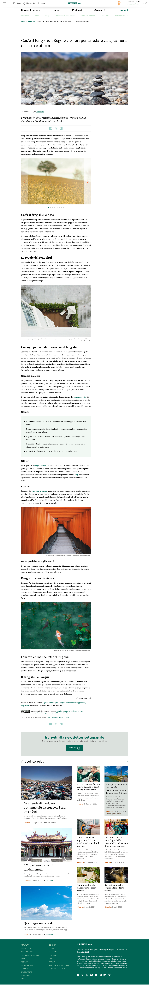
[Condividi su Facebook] (50, 128)
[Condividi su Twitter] (56, 128)
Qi (77, 474)
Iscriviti (72, 748)
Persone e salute (121, 15)
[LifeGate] (74, 3)
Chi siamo (53, 952)
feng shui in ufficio (41, 465)
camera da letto (80, 397)
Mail (51, 959)
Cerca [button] (43, 3)
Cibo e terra (104, 15)
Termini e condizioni (57, 969)
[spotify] (91, 975)
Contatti (52, 948)
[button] (87, 181)
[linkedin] (105, 975)
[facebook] (78, 975)
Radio (56, 10)
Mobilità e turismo (88, 15)
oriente (66, 717)
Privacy (52, 962)
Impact (124, 10)
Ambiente (25, 15)
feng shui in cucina (39, 491)
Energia (47, 15)
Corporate (25, 969)
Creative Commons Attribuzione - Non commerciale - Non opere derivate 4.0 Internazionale (57, 712)
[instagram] (100, 975)
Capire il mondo (30, 10)
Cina (48, 717)
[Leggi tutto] (126, 761)
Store (19, 3)
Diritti (36, 15)
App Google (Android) (30, 955)
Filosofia (54, 717)
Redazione (40, 112)
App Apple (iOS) (27, 952)
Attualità (25, 945)
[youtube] (96, 975)
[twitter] (82, 975)
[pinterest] (87, 975)
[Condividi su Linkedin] (61, 128)
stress (60, 717)
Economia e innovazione (65, 15)
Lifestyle (27, 823)
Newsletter (30, 3)
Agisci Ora (100, 10)
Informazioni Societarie (59, 965)
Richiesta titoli (27, 965)
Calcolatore (26, 972)
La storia (53, 955)
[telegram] (109, 975)
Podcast (77, 10)
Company (52, 945)
